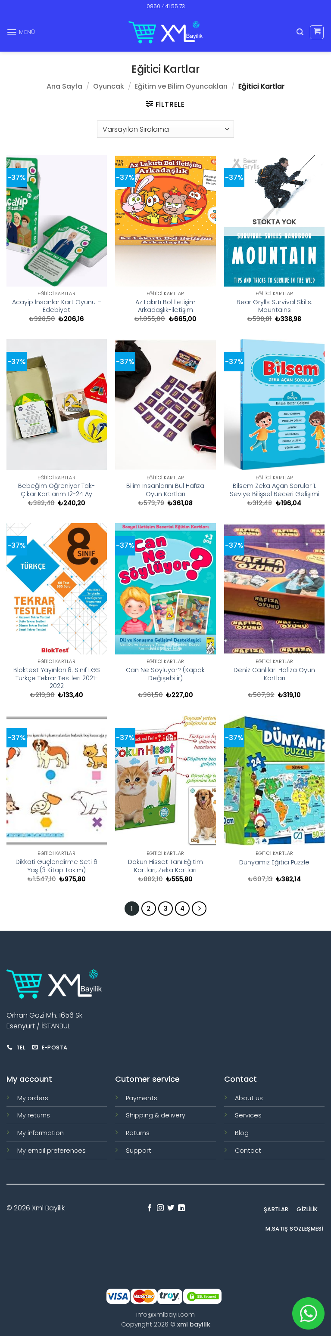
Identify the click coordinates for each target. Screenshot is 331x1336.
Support (138, 1150)
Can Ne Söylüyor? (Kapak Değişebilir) (165, 674)
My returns (33, 1115)
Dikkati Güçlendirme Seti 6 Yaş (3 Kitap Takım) (56, 866)
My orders (32, 1098)
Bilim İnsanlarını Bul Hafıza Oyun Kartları (165, 490)
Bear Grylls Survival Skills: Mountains (274, 306)
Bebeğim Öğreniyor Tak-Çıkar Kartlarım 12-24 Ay (56, 490)
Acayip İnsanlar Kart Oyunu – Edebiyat (56, 306)
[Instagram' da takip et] (160, 1208)
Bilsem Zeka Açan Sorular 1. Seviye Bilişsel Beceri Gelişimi (274, 490)
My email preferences (51, 1150)
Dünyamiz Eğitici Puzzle (274, 862)
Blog (242, 1133)
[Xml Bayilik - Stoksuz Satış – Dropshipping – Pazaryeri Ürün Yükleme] (165, 32)
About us (249, 1098)
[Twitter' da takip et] (170, 1208)
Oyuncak (108, 86)
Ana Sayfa (64, 86)
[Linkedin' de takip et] (181, 1208)
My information (40, 1133)
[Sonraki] (199, 908)
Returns (138, 1133)
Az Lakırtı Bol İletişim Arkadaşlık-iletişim (165, 306)
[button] (20, 32)
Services (248, 1115)
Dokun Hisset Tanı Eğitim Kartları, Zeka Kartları (165, 866)
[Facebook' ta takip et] (149, 1208)
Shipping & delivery (155, 1115)
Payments (141, 1098)
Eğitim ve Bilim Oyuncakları (181, 86)
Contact (248, 1150)
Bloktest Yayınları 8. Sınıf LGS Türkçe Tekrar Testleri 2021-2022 (56, 678)
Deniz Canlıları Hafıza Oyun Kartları (274, 674)
